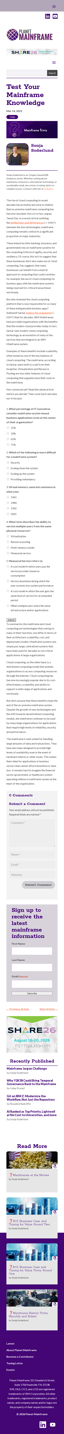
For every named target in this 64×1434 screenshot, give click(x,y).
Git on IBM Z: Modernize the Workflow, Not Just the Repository (31, 1097)
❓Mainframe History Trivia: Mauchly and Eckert (28, 1314)
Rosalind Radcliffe (20, 1103)
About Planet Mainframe (21, 1350)
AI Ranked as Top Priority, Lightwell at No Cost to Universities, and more (32, 1113)
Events (10, 1369)
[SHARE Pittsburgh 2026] (32, 54)
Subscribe (32, 993)
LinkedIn (48, 188)
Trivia (12, 117)
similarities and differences (27, 222)
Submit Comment (38, 885)
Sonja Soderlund (42, 148)
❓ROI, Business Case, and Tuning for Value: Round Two (29, 1222)
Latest (10, 1343)
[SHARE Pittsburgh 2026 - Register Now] (32, 1051)
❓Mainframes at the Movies (29, 1175)
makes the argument (38, 312)
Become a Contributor (20, 1356)
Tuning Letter (14, 1363)
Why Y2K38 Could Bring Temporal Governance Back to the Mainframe (31, 1082)
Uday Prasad (17, 1088)
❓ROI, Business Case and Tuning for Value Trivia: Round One (30, 1270)
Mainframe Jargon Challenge (27, 1068)
